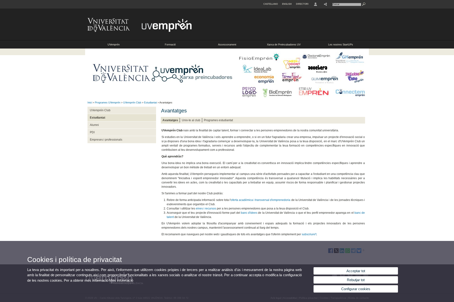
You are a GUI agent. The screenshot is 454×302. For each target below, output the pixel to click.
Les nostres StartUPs (340, 44)
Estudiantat (150, 102)
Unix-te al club (191, 120)
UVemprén (114, 44)
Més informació (121, 280)
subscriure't (309, 234)
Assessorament (227, 44)
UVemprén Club (132, 102)
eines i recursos (206, 208)
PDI (92, 132)
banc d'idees (249, 212)
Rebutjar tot (356, 280)
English (287, 4)
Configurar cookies (355, 289)
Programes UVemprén (107, 102)
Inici (89, 102)
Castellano (270, 4)
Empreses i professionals (106, 139)
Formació (170, 44)
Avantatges (170, 120)
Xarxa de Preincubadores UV (284, 44)
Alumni (94, 125)
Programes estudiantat (218, 120)
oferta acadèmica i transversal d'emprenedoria (261, 200)
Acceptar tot (355, 271)
